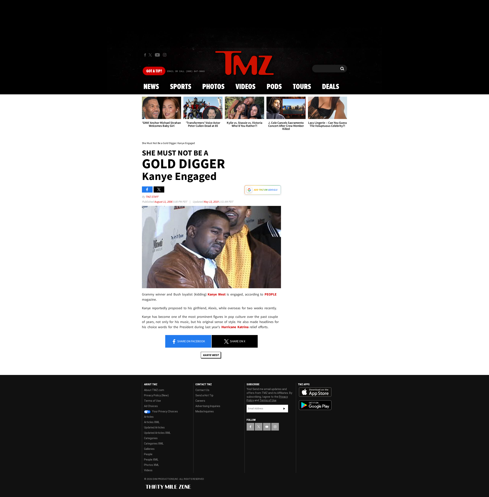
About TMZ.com (154, 390)
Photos (213, 86)
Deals (330, 86)
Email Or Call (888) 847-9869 (186, 71)
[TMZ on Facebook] (145, 55)
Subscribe (284, 408)
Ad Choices (151, 406)
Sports (180, 86)
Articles (149, 416)
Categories (151, 438)
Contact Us (202, 390)
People (148, 454)
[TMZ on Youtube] (157, 55)
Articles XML (151, 422)
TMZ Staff (152, 196)
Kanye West (211, 355)
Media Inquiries (204, 411)
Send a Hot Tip (204, 395)
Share (191, 341)
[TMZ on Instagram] (164, 55)
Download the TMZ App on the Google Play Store (315, 405)
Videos (245, 86)
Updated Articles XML (157, 432)
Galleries (149, 448)
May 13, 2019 (211, 201)
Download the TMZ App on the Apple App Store (315, 392)
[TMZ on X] (150, 55)
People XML (151, 459)
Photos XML (151, 464)
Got (154, 71)
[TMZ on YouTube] (267, 427)
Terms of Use (152, 400)
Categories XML (154, 443)
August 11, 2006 (163, 201)
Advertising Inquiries (207, 406)
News (151, 86)
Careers (200, 400)
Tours (302, 86)
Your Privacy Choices (164, 411)
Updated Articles (154, 427)
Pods (274, 86)
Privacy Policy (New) (156, 395)
